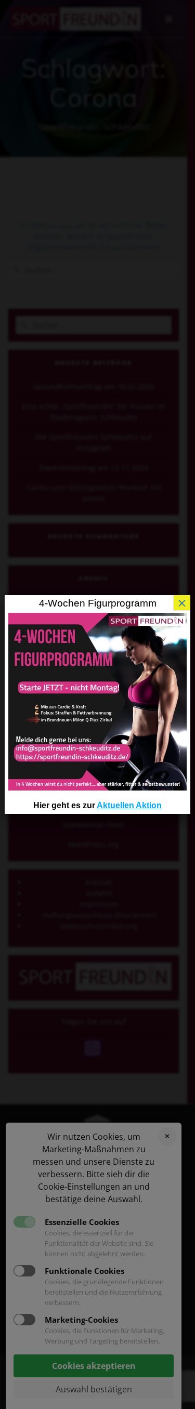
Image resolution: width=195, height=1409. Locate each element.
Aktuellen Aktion (129, 805)
